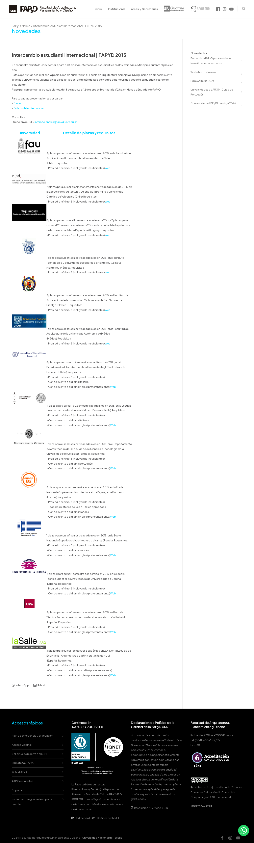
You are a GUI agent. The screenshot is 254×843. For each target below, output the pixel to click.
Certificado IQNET (108, 818)
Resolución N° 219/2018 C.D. (151, 807)
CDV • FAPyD (19, 772)
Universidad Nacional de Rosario (102, 837)
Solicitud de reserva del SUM (29, 753)
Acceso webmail (22, 744)
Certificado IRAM (85, 818)
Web (108, 168)
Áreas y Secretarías (144, 9)
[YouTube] (238, 838)
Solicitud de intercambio (29, 108)
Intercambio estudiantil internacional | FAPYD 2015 (69, 55)
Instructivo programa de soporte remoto (32, 802)
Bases (17, 103)
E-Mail (41, 685)
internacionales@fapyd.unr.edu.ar (56, 121)
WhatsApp (22, 685)
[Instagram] (230, 838)
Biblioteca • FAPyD (23, 762)
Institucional (116, 9)
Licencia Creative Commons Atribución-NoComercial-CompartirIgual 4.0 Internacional (215, 792)
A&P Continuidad (22, 781)
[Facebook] (222, 838)
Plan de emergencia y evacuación (32, 735)
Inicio (98, 9)
